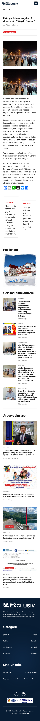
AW (28, 713)
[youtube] (23, 693)
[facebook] (16, 693)
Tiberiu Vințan (12, 25)
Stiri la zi (6, 10)
